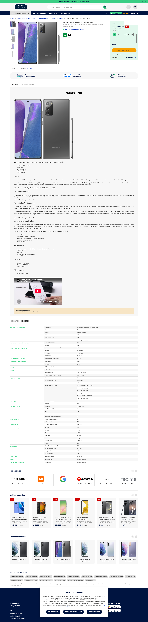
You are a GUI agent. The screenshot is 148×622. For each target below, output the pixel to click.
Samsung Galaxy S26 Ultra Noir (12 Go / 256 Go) (128, 518)
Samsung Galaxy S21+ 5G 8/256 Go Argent (107, 560)
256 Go (78, 403)
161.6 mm (79, 432)
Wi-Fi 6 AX (79, 393)
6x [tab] (121, 34)
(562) (135, 57)
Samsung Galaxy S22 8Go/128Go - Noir (82, 518)
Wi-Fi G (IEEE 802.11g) (82, 388)
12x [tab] (128, 34)
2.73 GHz (79, 364)
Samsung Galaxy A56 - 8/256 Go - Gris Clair (63, 518)
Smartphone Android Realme (128, 483)
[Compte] (128, 7)
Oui (78, 335)
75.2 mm (79, 430)
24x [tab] (132, 34)
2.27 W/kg (79, 355)
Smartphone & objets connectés (26, 18)
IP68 (78, 421)
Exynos (78, 361)
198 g (78, 438)
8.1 (77, 419)
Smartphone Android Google (63, 483)
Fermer (145, 1)
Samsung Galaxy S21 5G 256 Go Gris (19, 560)
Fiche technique (28, 84)
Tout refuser (53, 612)
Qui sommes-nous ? (15, 605)
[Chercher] (104, 7)
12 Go (78, 366)
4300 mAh (79, 448)
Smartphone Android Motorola (85, 483)
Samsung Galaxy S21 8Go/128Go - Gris (85, 560)
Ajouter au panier (124, 50)
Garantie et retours (15, 616)
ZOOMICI (134, 54)
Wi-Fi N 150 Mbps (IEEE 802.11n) (85, 385)
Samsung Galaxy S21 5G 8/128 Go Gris (41, 560)
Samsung (79, 329)
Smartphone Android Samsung (19, 483)
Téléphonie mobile (43, 18)
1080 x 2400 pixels (81, 372)
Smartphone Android (57, 18)
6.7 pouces (79, 370)
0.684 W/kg (80, 350)
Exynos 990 (79, 456)
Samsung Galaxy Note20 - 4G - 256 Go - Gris (63, 560)
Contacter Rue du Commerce (17, 618)
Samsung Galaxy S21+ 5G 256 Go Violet (129, 560)
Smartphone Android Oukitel (106, 483)
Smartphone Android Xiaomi (41, 483)
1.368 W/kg (80, 353)
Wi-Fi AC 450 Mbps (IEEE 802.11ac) (85, 395)
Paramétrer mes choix (73, 612)
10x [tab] (125, 34)
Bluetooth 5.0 (80, 380)
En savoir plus (30, 68)
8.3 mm (79, 435)
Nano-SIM (79, 440)
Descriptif (15, 321)
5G (77, 377)
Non (78, 337)
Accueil (12, 18)
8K (77, 409)
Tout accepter (94, 612)
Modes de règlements (16, 615)
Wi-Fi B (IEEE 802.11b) (82, 390)
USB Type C (80, 424)
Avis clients (13, 607)
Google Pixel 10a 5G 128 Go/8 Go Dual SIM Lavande (18, 518)
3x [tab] (114, 34)
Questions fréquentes (16, 613)
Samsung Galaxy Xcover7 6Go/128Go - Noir (40, 518)
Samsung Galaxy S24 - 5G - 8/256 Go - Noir (106, 518)
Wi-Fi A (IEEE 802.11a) (82, 398)
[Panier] (135, 7)
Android (79, 358)
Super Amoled (80, 375)
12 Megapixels (80, 406)
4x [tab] (118, 34)
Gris (78, 427)
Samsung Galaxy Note (82, 340)
